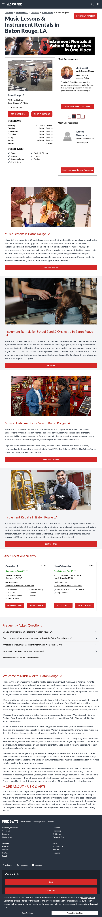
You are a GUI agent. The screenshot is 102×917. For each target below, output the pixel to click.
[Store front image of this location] (30, 74)
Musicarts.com (43, 729)
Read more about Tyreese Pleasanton (77, 170)
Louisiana (35, 12)
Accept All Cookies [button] (75, 913)
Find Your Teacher (51, 267)
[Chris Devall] (67, 72)
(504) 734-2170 (60, 582)
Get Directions (18, 114)
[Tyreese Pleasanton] (67, 136)
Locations (9, 12)
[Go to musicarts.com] (15, 4)
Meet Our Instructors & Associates (19, 586)
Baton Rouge (47, 12)
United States (22, 12)
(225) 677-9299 (11, 582)
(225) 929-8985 (15, 107)
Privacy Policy (88, 897)
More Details (36, 605)
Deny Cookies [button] (27, 913)
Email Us (51, 891)
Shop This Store (42, 114)
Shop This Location (51, 459)
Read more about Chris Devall (77, 106)
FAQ (51, 882)
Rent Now (51, 365)
